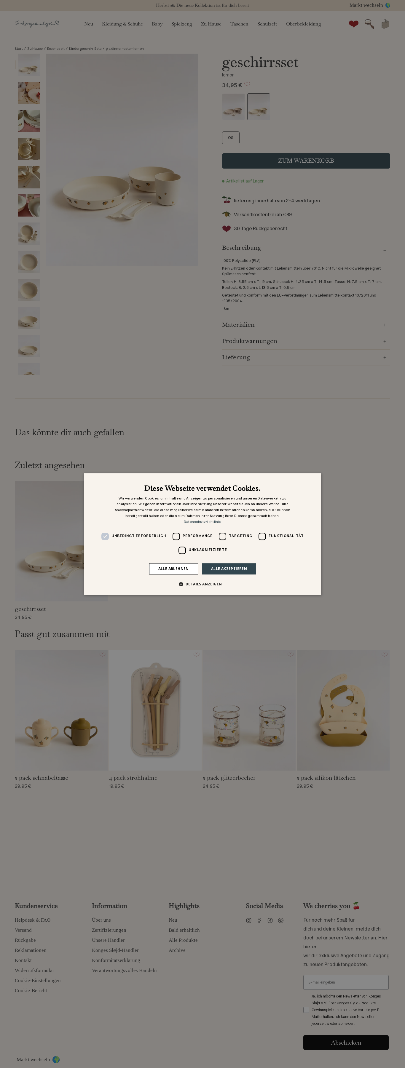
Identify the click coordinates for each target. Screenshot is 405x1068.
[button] (202, 583)
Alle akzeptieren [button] (229, 568)
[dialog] (202, 534)
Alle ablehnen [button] (173, 568)
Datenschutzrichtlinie (202, 522)
